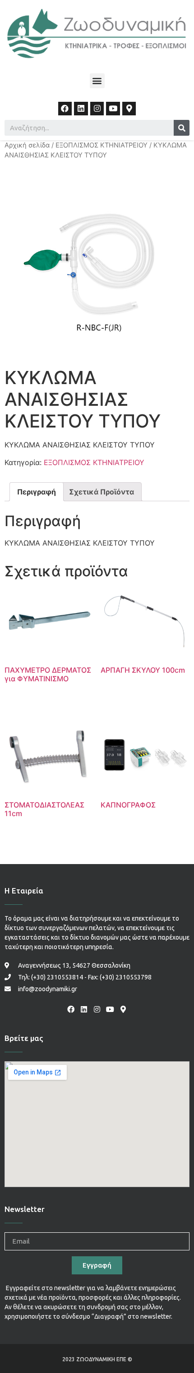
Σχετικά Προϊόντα (101, 491)
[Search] (181, 128)
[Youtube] (113, 109)
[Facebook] (65, 109)
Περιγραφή (36, 491)
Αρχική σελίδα (27, 145)
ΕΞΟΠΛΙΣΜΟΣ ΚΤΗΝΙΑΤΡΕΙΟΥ (101, 145)
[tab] (36, 491)
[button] (97, 80)
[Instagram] (97, 109)
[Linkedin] (81, 109)
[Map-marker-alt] (129, 109)
